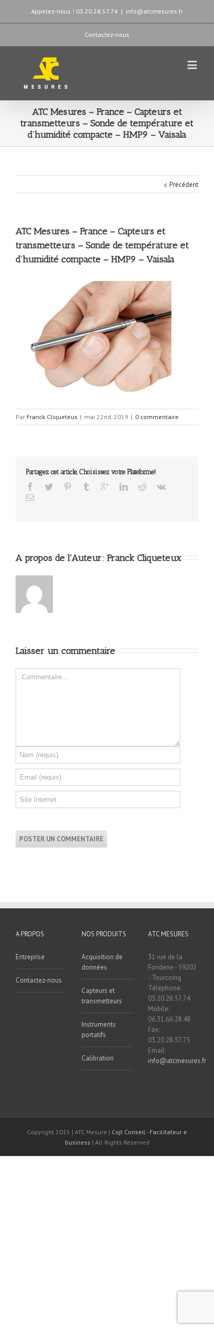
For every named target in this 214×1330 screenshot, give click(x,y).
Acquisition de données (102, 962)
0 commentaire (157, 417)
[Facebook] (30, 486)
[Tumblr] (86, 486)
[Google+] (105, 486)
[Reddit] (142, 486)
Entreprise (30, 956)
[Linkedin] (123, 486)
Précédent (183, 184)
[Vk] (161, 486)
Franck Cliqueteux (51, 417)
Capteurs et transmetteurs (102, 995)
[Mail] (30, 497)
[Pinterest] (67, 486)
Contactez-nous (107, 34)
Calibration (98, 1058)
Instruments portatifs (99, 1029)
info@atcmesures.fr (154, 11)
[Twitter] (49, 486)
